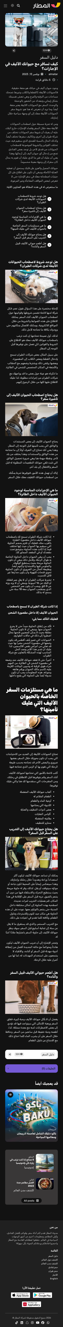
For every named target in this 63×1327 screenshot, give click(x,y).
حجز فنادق (53, 1267)
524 (45, 50)
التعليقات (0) (31, 1068)
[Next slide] (9, 1119)
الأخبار (55, 1275)
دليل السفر (49, 57)
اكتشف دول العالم (50, 1260)
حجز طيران (53, 1271)
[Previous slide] (53, 1119)
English (54, 1278)
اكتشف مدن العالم (49, 1263)
